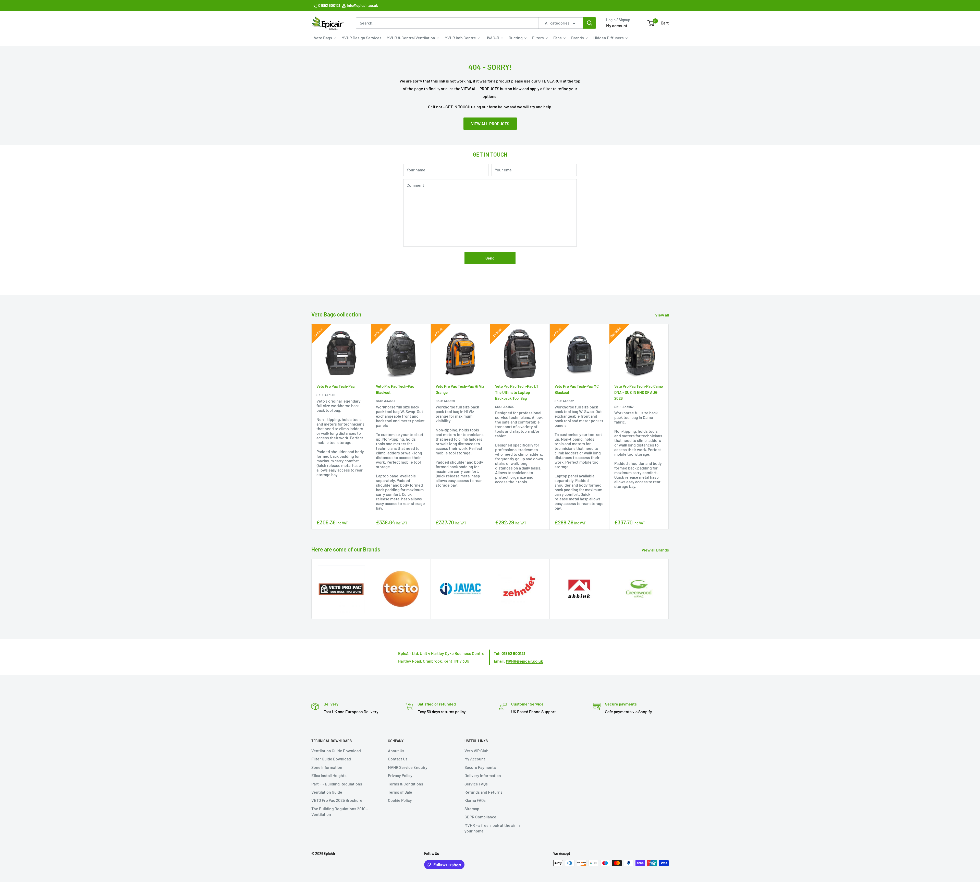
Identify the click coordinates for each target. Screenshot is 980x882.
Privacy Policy (400, 775)
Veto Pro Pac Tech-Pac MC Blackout (577, 389)
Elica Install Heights (329, 775)
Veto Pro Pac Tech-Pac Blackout (395, 389)
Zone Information (326, 767)
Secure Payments (480, 767)
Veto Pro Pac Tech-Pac (335, 386)
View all (662, 314)
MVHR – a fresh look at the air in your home (492, 828)
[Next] (668, 426)
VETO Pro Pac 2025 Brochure (336, 800)
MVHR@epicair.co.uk (524, 660)
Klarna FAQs (475, 800)
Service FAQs (476, 783)
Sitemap (471, 808)
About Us (396, 750)
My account (616, 25)
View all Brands (656, 549)
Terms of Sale (400, 792)
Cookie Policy (400, 800)
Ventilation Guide (326, 792)
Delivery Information (482, 775)
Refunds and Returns (483, 792)
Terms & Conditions (405, 783)
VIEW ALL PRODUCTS (490, 123)
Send (490, 257)
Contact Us (398, 758)
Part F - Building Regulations (336, 783)
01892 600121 (329, 5)
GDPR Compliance (480, 816)
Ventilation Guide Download (336, 750)
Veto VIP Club (476, 750)
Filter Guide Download (331, 758)
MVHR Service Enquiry (407, 767)
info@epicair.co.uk (362, 5)
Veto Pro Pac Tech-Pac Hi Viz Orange (460, 389)
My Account (474, 758)
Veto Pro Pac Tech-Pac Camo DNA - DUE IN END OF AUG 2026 (638, 392)
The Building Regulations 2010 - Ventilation (339, 811)
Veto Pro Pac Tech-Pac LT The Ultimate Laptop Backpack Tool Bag (516, 392)
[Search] (589, 23)
